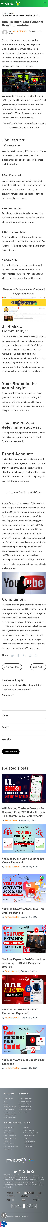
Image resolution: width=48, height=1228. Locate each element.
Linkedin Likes (27, 1144)
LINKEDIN (26, 1138)
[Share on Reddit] (30, 655)
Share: (5, 655)
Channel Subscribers (10, 1135)
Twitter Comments (28, 1135)
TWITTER (26, 1127)
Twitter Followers (28, 1130)
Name (5, 715)
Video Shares (7, 1149)
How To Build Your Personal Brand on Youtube (21, 15)
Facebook (23, 1094)
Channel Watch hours (10, 1138)
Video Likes (7, 1130)
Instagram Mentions (10, 1117)
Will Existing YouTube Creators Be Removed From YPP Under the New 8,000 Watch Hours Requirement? (23, 812)
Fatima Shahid (12, 866)
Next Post (38, 667)
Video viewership (9, 1127)
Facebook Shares (24, 1112)
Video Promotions (12, 1123)
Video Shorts (7, 1141)
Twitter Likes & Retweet (30, 1133)
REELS (5, 1103)
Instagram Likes (8, 1098)
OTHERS (26, 1123)
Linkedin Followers (29, 1141)
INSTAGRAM (9, 1094)
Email (5, 727)
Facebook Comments (25, 1106)
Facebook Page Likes (25, 1098)
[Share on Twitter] (12, 656)
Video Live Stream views (11, 1146)
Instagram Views (9, 1109)
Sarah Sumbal (12, 971)
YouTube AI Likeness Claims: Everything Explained (20, 1011)
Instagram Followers (10, 1106)
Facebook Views (24, 1103)
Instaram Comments (10, 1112)
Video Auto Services (9, 1144)
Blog (11, 13)
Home (4, 13)
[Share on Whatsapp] (35, 655)
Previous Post (12, 667)
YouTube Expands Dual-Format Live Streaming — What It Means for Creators (23, 963)
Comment (8, 695)
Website (6, 739)
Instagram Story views (10, 1114)
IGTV (5, 1101)
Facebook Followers (25, 1109)
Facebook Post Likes (25, 1101)
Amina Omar (11, 820)
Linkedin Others (28, 1146)
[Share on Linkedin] (24, 655)
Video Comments (9, 1133)
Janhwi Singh (19, 31)
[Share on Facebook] (18, 655)
